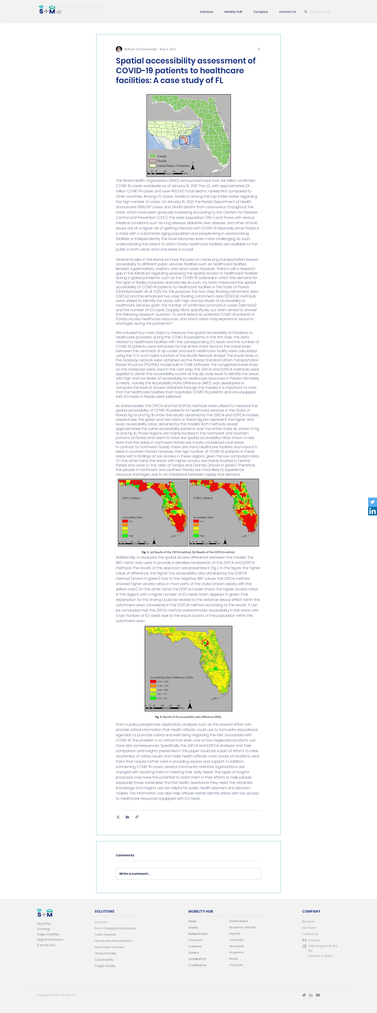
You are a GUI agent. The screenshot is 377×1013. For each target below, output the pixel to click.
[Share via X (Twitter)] (118, 817)
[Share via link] (137, 817)
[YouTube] (317, 995)
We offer (44, 923)
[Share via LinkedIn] (127, 817)
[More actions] (258, 49)
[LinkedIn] (372, 511)
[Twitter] (372, 502)
